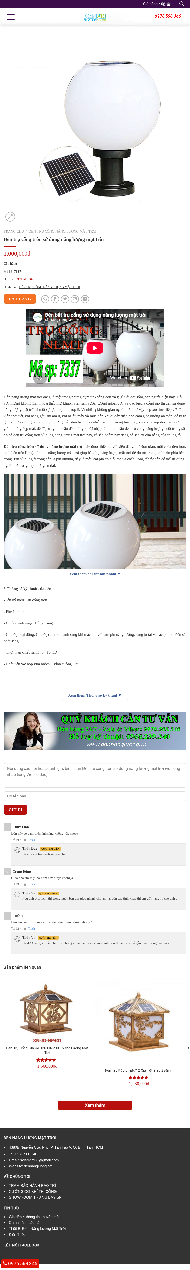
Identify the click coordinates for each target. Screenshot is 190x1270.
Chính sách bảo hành (26, 1222)
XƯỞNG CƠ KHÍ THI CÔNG (33, 1191)
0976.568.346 (26, 1154)
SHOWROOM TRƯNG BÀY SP (35, 1197)
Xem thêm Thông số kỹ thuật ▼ (95, 695)
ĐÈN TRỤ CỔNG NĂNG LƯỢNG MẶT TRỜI (62, 231)
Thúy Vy (28, 893)
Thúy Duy (29, 848)
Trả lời (15, 840)
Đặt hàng (20, 299)
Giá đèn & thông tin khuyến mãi (34, 1217)
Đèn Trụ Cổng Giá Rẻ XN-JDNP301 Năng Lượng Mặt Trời (47, 1050)
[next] (186, 1035)
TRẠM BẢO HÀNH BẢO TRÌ (32, 1185)
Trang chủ (14, 231)
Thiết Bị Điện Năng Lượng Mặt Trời (37, 1228)
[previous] (4, 1035)
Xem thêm (95, 1105)
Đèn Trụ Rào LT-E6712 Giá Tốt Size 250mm (139, 1071)
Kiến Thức (17, 1234)
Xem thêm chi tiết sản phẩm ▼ (95, 574)
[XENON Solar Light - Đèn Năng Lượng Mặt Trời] (95, 16)
